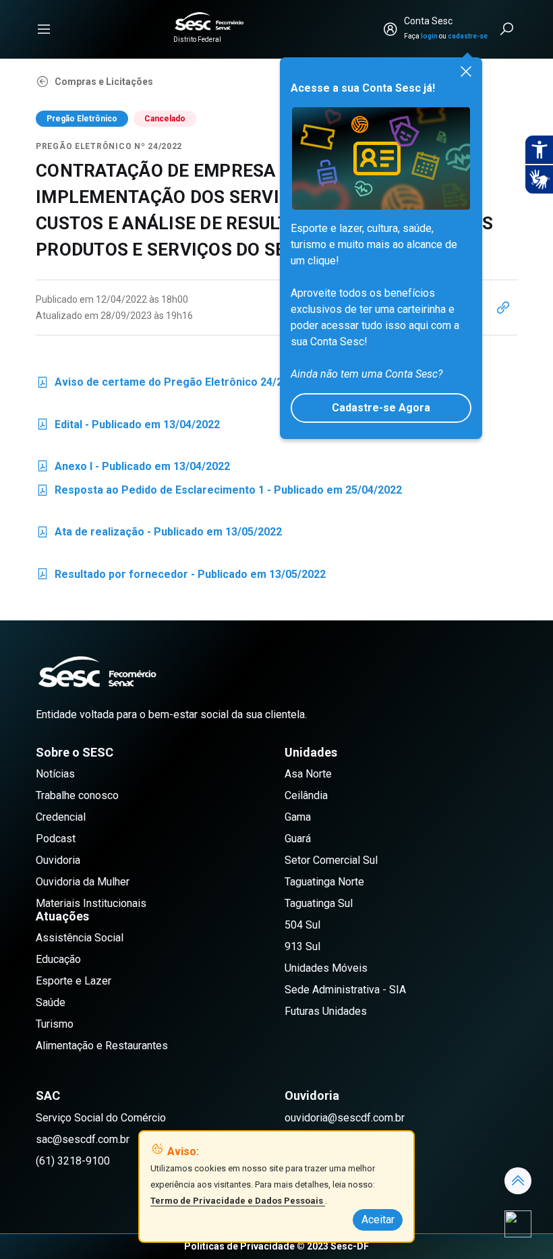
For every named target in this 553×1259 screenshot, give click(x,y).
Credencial (61, 817)
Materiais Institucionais (91, 903)
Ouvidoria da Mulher (82, 881)
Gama (298, 817)
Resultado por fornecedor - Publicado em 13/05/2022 (181, 577)
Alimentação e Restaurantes (102, 1045)
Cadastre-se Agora (381, 407)
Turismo (55, 1024)
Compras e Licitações (104, 81)
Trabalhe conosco (77, 795)
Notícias (55, 773)
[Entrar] (390, 29)
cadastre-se (468, 36)
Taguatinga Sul (319, 903)
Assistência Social (79, 937)
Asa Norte (308, 773)
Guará (298, 838)
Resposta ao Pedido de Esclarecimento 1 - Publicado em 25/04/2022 (219, 493)
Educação (58, 959)
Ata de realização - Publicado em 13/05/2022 (159, 534)
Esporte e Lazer (73, 980)
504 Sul (302, 924)
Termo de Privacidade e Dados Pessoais (237, 1201)
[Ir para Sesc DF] (209, 21)
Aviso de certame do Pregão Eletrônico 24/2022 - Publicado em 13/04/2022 (237, 385)
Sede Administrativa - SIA (345, 989)
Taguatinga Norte (324, 881)
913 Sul (302, 946)
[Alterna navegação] (44, 29)
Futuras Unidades (326, 1011)
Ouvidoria (58, 860)
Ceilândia (306, 795)
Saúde (50, 1002)
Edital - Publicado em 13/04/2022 (128, 427)
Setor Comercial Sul (331, 860)
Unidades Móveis (326, 968)
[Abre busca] (507, 29)
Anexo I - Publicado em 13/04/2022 (133, 469)
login (429, 36)
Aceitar (378, 1219)
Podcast (56, 838)
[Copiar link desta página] (503, 307)
